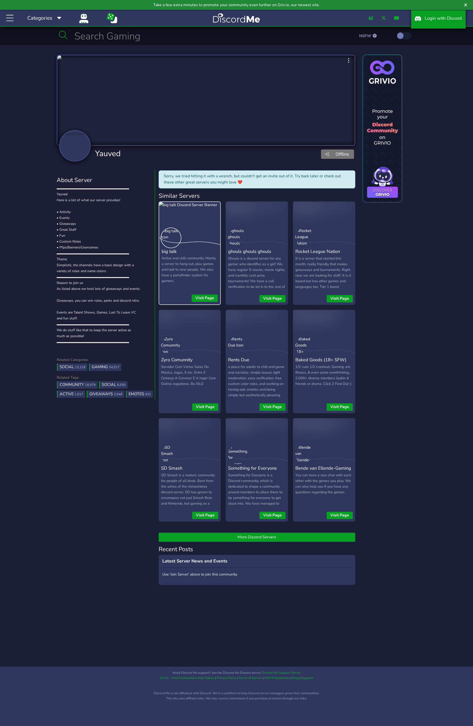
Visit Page (204, 298)
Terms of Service (250, 678)
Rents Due (238, 360)
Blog (295, 678)
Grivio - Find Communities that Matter (187, 678)
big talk (169, 251)
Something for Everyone (252, 468)
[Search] (63, 35)
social (114, 384)
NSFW (365, 36)
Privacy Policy (226, 678)
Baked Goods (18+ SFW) (320, 360)
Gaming (105, 367)
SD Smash (171, 468)
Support (307, 678)
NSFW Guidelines (277, 678)
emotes (140, 394)
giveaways (105, 394)
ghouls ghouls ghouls (249, 251)
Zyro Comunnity (176, 360)
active (71, 394)
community (78, 384)
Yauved (108, 153)
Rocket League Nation (317, 251)
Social (72, 367)
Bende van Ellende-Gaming (323, 468)
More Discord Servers (256, 537)
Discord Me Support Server (281, 673)
